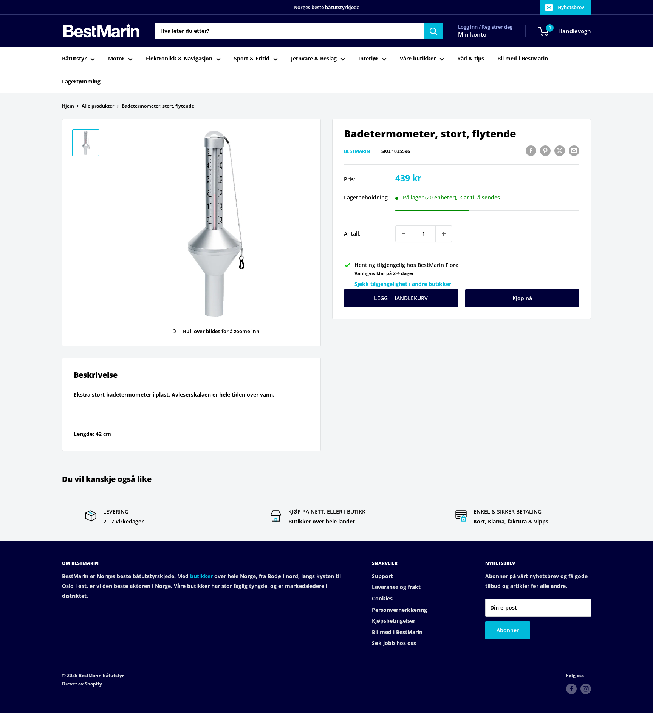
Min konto (472, 35)
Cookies (382, 598)
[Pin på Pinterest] (545, 150)
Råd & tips (470, 58)
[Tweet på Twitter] (559, 150)
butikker (201, 576)
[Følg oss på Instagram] (585, 689)
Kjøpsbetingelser (393, 620)
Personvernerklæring (399, 609)
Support (382, 576)
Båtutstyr (74, 58)
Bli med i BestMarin (522, 58)
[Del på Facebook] (531, 150)
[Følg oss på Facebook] (571, 689)
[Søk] (433, 31)
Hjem (68, 106)
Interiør (368, 58)
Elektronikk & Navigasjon (179, 58)
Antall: (352, 233)
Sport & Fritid (251, 58)
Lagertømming (81, 81)
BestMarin (357, 151)
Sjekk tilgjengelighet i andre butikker (402, 284)
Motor (116, 58)
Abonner (508, 630)
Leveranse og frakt (396, 587)
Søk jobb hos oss (394, 643)
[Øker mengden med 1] (444, 234)
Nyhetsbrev (570, 7)
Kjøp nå (522, 298)
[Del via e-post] (574, 150)
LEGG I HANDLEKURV (401, 298)
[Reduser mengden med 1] (404, 234)
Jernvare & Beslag (314, 58)
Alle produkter (98, 106)
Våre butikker (418, 58)
